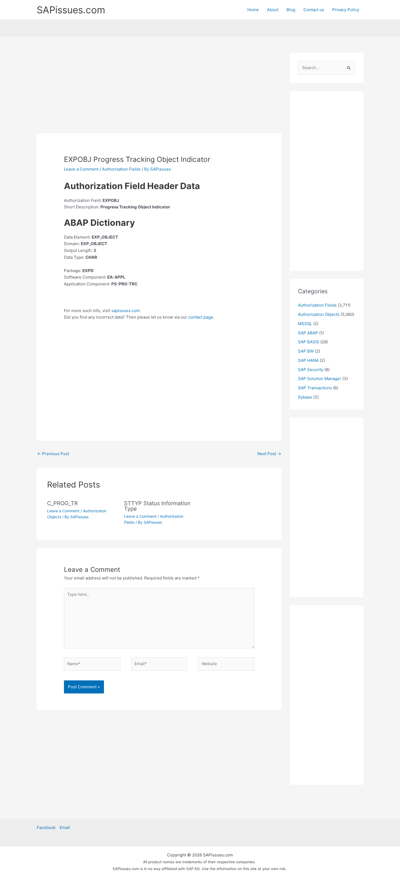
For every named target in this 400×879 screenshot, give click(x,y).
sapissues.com (125, 310)
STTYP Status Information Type (157, 506)
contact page (200, 317)
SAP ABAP (308, 332)
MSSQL (305, 323)
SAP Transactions (315, 387)
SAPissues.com (71, 10)
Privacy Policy (345, 9)
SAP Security (310, 369)
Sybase (305, 397)
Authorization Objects (319, 314)
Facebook (46, 827)
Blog (291, 9)
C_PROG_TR (62, 503)
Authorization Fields (121, 169)
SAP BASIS (308, 341)
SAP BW (306, 351)
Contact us (313, 9)
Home (253, 9)
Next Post (269, 453)
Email (65, 827)
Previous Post (53, 453)
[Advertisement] (159, 93)
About (272, 9)
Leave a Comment (81, 169)
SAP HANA (308, 360)
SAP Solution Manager (319, 378)
